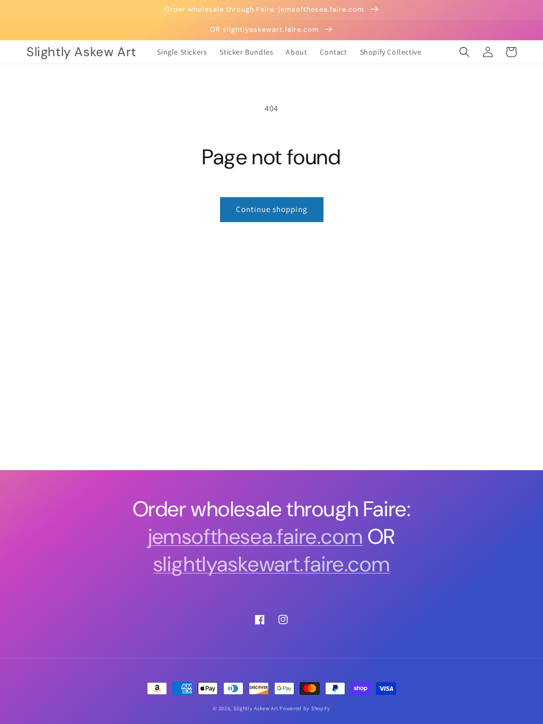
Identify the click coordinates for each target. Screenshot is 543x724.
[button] (464, 52)
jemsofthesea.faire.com (255, 536)
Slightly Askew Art (255, 708)
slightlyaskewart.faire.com (271, 564)
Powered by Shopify (304, 708)
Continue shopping (272, 209)
